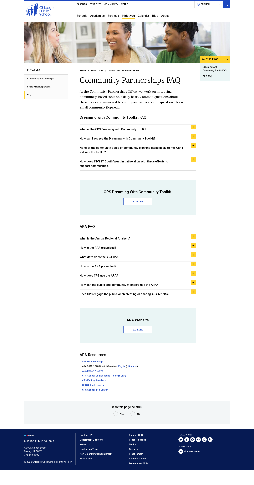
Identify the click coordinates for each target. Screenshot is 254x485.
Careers (133, 449)
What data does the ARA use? (99, 257)
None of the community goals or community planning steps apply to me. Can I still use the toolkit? (131, 150)
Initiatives (97, 70)
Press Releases (137, 439)
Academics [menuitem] (97, 15)
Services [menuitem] (113, 15)
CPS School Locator (93, 385)
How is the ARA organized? (98, 247)
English (122, 366)
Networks (85, 444)
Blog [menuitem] (155, 15)
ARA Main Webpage (92, 361)
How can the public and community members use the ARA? (119, 285)
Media (132, 444)
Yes (122, 414)
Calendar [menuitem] (143, 15)
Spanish (132, 366)
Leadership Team (89, 449)
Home (83, 70)
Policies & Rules (138, 458)
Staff (124, 4)
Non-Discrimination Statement (96, 454)
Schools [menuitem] (82, 15)
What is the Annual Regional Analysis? (105, 238)
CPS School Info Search (95, 389)
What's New (86, 458)
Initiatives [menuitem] (128, 15)
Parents (82, 4)
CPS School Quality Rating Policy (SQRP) (104, 375)
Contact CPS (86, 435)
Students (95, 4)
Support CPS (136, 435)
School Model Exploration (39, 87)
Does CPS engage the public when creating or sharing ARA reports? (124, 294)
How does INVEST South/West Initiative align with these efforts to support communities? (124, 164)
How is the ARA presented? (98, 266)
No (139, 414)
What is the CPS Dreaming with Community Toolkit (113, 129)
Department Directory (91, 439)
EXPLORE (138, 201)
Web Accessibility (138, 463)
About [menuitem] (165, 15)
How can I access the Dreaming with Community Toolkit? (117, 138)
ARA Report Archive (92, 371)
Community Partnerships (40, 78)
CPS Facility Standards (94, 380)
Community (111, 4)
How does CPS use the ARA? (99, 275)
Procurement (136, 454)
